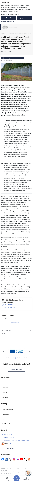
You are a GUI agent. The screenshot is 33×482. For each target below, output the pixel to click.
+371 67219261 (8, 434)
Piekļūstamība (6, 414)
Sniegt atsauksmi (17, 370)
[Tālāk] (29, 352)
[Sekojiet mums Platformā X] (25, 459)
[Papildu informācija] (10, 443)
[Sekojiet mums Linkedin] (6, 459)
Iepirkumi (5, 388)
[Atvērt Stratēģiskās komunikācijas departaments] (28, 304)
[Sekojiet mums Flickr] (17, 459)
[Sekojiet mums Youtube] (21, 459)
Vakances (5, 383)
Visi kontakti (10, 448)
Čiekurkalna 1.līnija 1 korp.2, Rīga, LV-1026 (16, 440)
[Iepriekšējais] (3, 352)
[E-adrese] (4, 443)
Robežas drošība (15, 322)
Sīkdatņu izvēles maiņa (8, 424)
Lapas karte (5, 419)
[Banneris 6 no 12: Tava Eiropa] (16, 352)
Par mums (5, 397)
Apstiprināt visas (24, 18)
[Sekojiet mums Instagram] (14, 459)
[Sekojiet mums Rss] (29, 459)
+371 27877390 (8, 305)
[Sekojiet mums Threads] (10, 459)
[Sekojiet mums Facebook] (2, 459)
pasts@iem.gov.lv (9, 437)
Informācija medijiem (16, 319)
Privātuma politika (7, 409)
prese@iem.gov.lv (9, 307)
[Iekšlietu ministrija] (17, 29)
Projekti (4, 392)
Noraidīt (8, 18)
